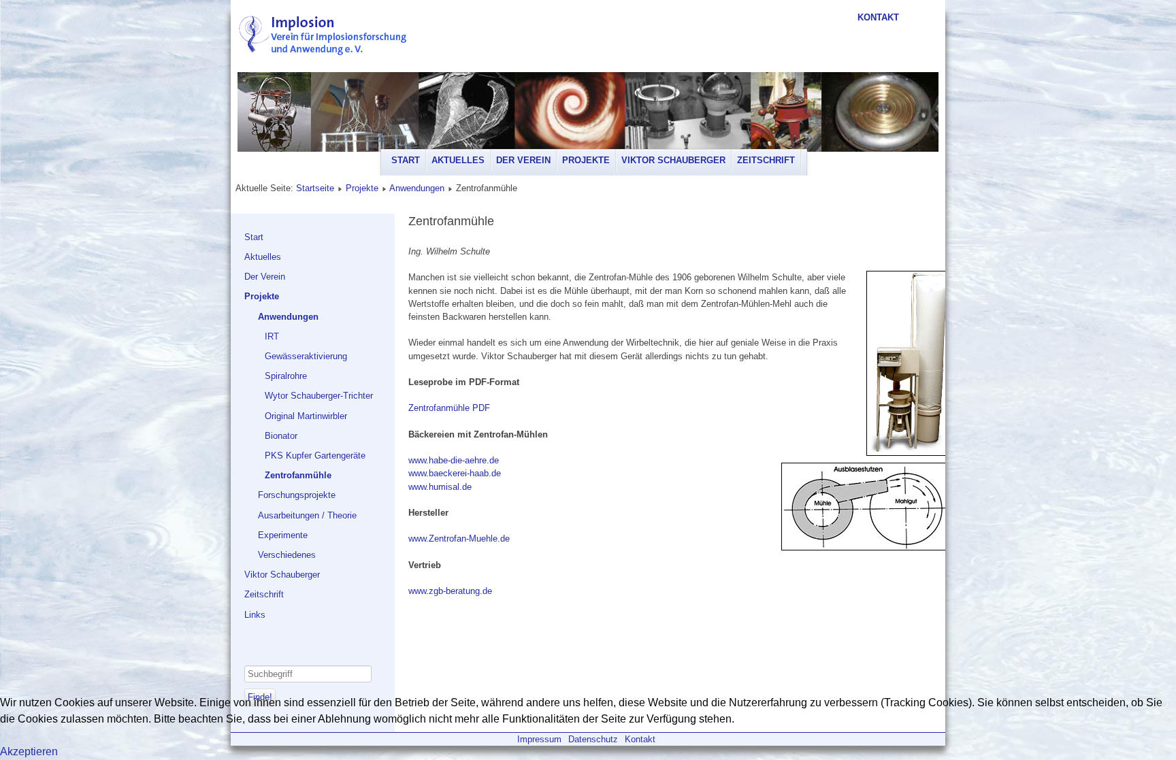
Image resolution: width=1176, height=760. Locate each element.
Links (254, 615)
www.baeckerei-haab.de (454, 473)
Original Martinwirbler (306, 416)
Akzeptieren (29, 751)
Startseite (315, 188)
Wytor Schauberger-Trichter (319, 396)
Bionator (281, 436)
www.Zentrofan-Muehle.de (459, 538)
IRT (272, 336)
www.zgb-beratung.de (450, 591)
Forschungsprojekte (297, 495)
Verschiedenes (287, 555)
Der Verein (523, 160)
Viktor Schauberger (673, 160)
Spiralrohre (286, 376)
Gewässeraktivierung (306, 356)
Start (405, 160)
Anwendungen (416, 188)
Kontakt (878, 17)
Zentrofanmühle (298, 475)
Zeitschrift (766, 160)
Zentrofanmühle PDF (449, 408)
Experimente (283, 535)
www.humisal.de (440, 487)
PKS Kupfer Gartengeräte (315, 455)
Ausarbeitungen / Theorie (307, 515)
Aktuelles (458, 160)
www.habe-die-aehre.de (453, 460)
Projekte (586, 160)
